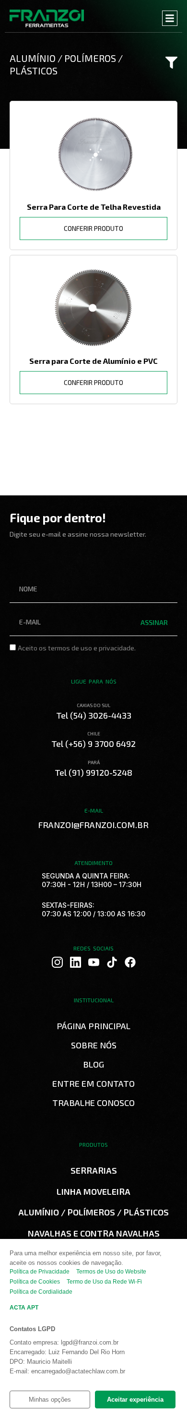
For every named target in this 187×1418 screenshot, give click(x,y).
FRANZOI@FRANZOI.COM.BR (93, 824)
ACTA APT (24, 1307)
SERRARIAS (93, 1170)
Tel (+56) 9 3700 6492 (93, 743)
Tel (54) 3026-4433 (93, 715)
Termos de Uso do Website (111, 1271)
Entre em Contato (93, 1083)
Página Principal (93, 1026)
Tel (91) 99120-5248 (93, 772)
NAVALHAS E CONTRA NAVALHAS (94, 1233)
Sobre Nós (94, 1045)
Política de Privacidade (40, 1271)
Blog (93, 1064)
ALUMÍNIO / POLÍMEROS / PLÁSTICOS (93, 1212)
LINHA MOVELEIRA (93, 1191)
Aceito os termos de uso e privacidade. (77, 648)
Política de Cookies (35, 1281)
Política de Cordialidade (41, 1291)
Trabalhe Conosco (93, 1102)
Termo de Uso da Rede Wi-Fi (104, 1281)
